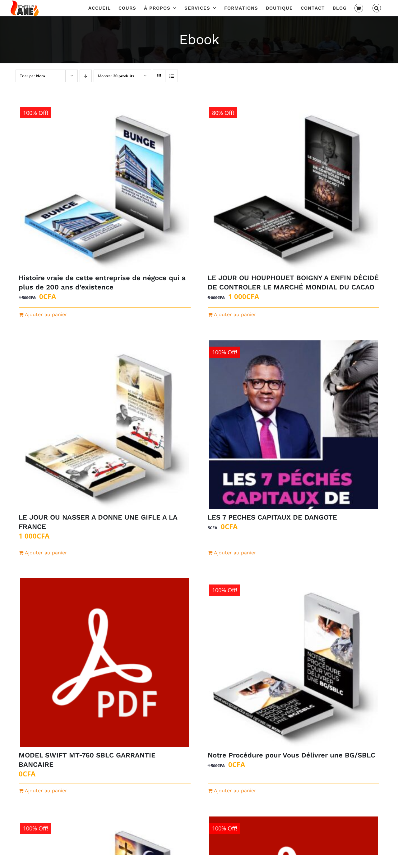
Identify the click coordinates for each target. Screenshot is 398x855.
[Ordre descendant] (86, 76)
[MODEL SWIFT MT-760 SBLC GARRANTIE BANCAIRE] (105, 662)
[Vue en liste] (171, 76)
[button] (377, 8)
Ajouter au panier (46, 314)
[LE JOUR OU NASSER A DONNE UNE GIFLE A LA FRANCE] (105, 424)
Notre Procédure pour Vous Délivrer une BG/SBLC (291, 755)
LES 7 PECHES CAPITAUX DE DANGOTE (272, 517)
